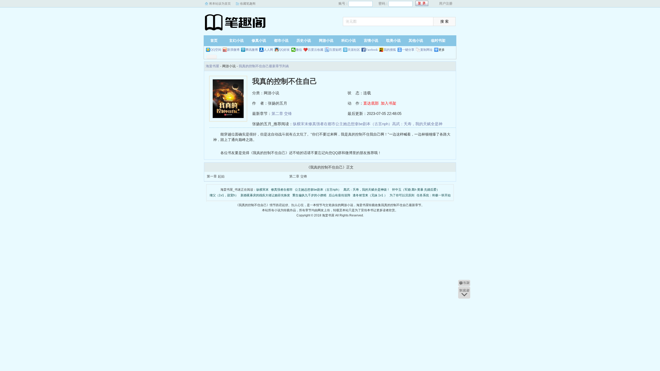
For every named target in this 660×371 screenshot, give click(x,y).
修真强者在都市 (321, 124)
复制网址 (426, 50)
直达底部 (371, 103)
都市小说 (281, 41)
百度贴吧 (335, 50)
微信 (299, 50)
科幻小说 (348, 41)
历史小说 (303, 41)
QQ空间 (215, 50)
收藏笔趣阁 (247, 3)
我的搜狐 (390, 50)
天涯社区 (354, 50)
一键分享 (408, 50)
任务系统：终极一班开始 (434, 195)
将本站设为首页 (220, 3)
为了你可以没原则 (402, 195)
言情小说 (371, 41)
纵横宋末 (300, 124)
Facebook (372, 50)
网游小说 (326, 41)
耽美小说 (393, 41)
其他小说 (416, 41)
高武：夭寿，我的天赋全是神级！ (366, 189)
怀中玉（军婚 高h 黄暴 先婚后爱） (416, 189)
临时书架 (438, 41)
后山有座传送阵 (339, 195)
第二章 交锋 (281, 113)
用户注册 (445, 3)
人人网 (268, 50)
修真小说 (259, 41)
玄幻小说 (236, 41)
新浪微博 (233, 50)
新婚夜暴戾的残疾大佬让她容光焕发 (265, 195)
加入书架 (388, 103)
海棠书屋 (236, 22)
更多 (442, 50)
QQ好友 (284, 50)
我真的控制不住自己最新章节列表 (264, 66)
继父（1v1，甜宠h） (224, 195)
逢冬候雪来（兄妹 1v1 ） (370, 195)
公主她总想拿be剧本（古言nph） (363, 124)
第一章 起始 (216, 176)
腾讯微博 (251, 50)
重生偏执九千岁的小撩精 (309, 195)
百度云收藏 (315, 50)
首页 (214, 41)
